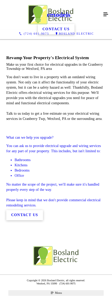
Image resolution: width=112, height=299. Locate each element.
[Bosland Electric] (50, 14)
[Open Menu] (105, 14)
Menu (58, 292)
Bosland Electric (76, 33)
